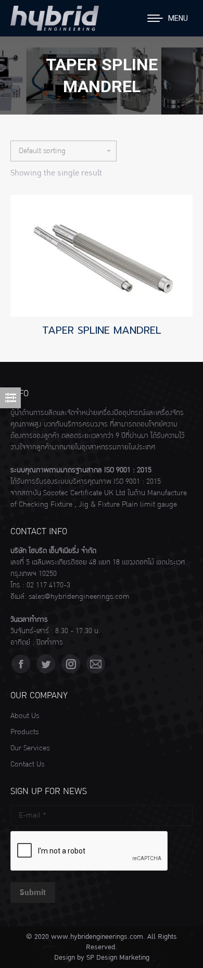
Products (24, 732)
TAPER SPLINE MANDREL (101, 330)
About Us (24, 716)
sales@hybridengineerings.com (79, 596)
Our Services (29, 748)
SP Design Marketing (117, 957)
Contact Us (27, 764)
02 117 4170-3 (48, 585)
